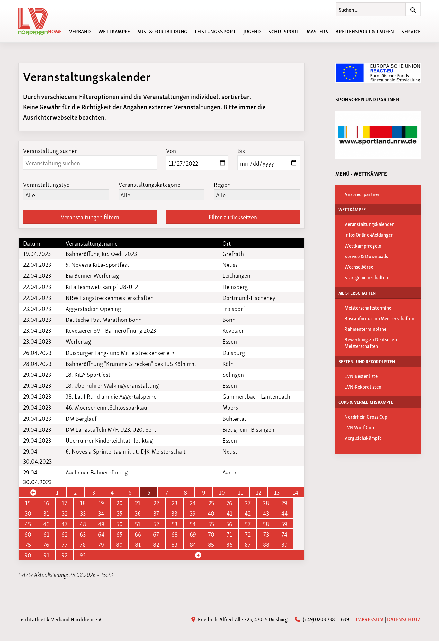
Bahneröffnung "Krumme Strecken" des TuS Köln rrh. (131, 363)
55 (211, 523)
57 (248, 523)
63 (83, 534)
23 (174, 503)
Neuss (230, 264)
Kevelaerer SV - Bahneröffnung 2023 (111, 330)
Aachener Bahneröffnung (97, 472)
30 (28, 513)
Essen (229, 341)
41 (229, 513)
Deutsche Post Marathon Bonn (104, 319)
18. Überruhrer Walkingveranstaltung (112, 385)
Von (171, 150)
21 (137, 503)
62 (64, 534)
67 (156, 534)
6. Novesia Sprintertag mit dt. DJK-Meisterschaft (126, 451)
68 (174, 534)
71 (229, 534)
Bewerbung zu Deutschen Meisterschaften (371, 342)
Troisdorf (233, 308)
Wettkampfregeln (363, 245)
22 (156, 503)
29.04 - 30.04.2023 (37, 455)
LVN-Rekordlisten (363, 386)
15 (28, 503)
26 (229, 503)
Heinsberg (235, 286)
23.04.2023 (37, 308)
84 (193, 544)
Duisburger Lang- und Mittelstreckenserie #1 (121, 352)
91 (46, 555)
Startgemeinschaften (366, 277)
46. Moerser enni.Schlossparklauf (107, 407)
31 (46, 513)
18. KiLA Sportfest (88, 374)
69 (193, 534)
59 (284, 523)
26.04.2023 (37, 352)
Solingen (233, 374)
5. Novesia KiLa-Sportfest (97, 264)
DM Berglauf (81, 418)
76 (46, 544)
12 (258, 492)
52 (156, 523)
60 (27, 534)
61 (46, 534)
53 (174, 523)
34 (101, 513)
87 (248, 544)
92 (64, 555)
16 (46, 503)
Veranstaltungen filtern (90, 216)
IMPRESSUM (370, 619)
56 (229, 523)
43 (266, 513)
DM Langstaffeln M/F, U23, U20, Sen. (111, 429)
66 (138, 534)
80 (119, 544)
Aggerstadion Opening (93, 308)
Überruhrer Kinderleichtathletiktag (109, 440)
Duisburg (233, 352)
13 (277, 492)
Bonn (229, 319)
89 (284, 544)
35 (119, 513)
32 (64, 513)
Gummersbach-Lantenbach (256, 396)
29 (284, 503)
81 (138, 544)
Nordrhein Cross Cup (366, 416)
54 (193, 523)
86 (229, 544)
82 (156, 544)
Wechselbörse (359, 266)
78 (83, 544)
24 (193, 503)
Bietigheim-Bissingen (248, 429)
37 (156, 513)
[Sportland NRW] (378, 135)
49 (101, 523)
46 (46, 523)
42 (248, 513)
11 (240, 492)
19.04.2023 (37, 253)
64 (101, 534)
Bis (241, 150)
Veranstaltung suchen (50, 150)
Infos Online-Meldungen (369, 234)
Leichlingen (236, 275)
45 (28, 523)
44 (284, 513)
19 (101, 503)
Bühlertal (234, 418)
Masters (317, 30)
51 (137, 523)
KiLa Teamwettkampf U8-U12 (102, 286)
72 (248, 534)
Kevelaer (233, 330)
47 (64, 523)
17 (64, 503)
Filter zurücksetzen (233, 216)
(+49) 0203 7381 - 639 (325, 618)
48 (83, 523)
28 (266, 503)
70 (211, 534)
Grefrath (233, 253)
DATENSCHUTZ (404, 619)
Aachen (231, 472)
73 (266, 534)
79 (101, 544)
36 (138, 513)
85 (211, 544)
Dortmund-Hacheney (248, 297)
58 (266, 523)
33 (83, 513)
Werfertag (78, 341)
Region (222, 184)
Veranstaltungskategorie (149, 184)
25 (211, 503)
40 (211, 513)
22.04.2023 (37, 264)
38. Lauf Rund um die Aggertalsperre (111, 396)
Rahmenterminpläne (365, 328)
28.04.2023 (37, 363)
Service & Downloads (366, 256)
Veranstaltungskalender (369, 224)
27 (248, 503)
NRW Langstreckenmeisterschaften (110, 297)
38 (174, 513)
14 (295, 492)
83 (174, 544)
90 (27, 555)
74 (284, 534)
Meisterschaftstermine (368, 307)
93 (83, 555)
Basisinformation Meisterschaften (379, 318)
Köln (228, 363)
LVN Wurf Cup (359, 427)
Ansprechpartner (362, 194)
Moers (230, 407)
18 (83, 503)
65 (119, 534)
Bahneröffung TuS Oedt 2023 (101, 253)
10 (222, 492)
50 (119, 523)
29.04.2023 (37, 374)
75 (28, 544)
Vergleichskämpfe (363, 437)
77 (64, 544)
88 (266, 544)
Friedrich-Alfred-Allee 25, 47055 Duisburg (242, 618)
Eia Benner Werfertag (92, 275)
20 (119, 503)
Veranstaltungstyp (46, 184)
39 (193, 513)
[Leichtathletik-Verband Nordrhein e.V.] (36, 21)
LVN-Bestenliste (361, 376)
